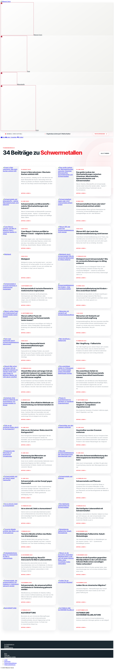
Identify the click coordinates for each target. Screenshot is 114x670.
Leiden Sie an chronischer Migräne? (91, 585)
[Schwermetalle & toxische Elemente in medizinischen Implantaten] (11, 295)
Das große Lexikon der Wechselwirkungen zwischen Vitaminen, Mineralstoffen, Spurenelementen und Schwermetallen (88, 176)
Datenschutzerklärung (10, 663)
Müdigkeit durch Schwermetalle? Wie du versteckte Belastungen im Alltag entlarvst (92, 261)
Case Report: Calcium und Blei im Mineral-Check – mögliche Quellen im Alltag (36, 233)
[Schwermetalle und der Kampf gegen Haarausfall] (11, 488)
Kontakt (6, 646)
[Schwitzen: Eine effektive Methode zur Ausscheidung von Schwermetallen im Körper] (11, 409)
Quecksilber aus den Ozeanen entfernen (89, 431)
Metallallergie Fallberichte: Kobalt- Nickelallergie (90, 535)
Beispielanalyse (8, 647)
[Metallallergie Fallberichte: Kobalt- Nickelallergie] (66, 539)
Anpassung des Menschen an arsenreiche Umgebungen (33, 457)
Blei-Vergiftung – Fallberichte (88, 343)
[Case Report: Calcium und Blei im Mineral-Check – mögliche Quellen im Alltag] (11, 238)
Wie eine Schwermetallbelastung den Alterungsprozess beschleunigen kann (92, 458)
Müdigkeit (25, 259)
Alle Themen (105, 153)
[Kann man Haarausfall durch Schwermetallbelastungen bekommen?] (11, 350)
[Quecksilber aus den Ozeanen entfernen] (66, 436)
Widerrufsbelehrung (9, 664)
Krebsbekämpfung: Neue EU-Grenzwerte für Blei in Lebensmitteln (36, 559)
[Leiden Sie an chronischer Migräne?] (66, 592)
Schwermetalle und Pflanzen (88, 481)
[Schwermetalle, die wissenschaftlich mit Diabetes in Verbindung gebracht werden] (11, 592)
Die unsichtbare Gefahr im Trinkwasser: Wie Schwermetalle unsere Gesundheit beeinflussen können (90, 374)
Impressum (7, 661)
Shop (3, 137)
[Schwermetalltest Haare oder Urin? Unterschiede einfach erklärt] (66, 211)
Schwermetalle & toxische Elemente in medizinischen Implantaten (37, 289)
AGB (5, 660)
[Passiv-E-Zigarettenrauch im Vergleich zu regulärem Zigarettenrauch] (66, 409)
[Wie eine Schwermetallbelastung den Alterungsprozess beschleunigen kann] (66, 461)
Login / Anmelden (11, 137)
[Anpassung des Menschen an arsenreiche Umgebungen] (11, 461)
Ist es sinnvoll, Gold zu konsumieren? (36, 508)
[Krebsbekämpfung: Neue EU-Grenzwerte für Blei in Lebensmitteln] (11, 565)
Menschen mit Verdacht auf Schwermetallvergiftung (87, 317)
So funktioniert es (9, 644)
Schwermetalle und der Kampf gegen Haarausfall (36, 482)
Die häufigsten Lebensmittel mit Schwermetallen (89, 509)
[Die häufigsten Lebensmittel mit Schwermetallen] (66, 514)
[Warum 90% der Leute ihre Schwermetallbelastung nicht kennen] (66, 238)
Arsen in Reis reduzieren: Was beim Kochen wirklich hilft (35, 173)
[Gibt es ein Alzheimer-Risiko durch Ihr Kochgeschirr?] (11, 436)
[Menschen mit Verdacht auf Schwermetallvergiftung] (66, 323)
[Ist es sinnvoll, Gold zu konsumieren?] (11, 514)
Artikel (20, 137)
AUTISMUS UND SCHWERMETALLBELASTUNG (88, 614)
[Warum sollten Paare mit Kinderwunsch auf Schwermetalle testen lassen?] (11, 323)
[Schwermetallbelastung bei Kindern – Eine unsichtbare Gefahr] (66, 295)
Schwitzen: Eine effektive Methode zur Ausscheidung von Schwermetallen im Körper (37, 405)
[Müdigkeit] (11, 267)
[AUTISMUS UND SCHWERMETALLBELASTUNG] (66, 618)
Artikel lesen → (26, 193)
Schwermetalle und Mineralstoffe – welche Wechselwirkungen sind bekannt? (35, 206)
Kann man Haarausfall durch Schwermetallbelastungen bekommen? (33, 345)
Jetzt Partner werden (10, 657)
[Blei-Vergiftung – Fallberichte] (66, 350)
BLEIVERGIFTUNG (28, 613)
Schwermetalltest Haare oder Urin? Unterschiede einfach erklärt (90, 205)
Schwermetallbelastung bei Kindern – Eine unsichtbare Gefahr (92, 289)
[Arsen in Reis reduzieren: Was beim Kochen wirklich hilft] (11, 181)
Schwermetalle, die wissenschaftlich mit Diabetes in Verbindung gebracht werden (36, 587)
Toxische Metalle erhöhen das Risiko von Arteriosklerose (36, 535)
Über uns (6, 655)
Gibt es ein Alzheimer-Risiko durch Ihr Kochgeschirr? (37, 431)
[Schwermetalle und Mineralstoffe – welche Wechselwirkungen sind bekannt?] (11, 211)
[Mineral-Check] (6, 1)
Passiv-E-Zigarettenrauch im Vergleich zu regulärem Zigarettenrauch (88, 405)
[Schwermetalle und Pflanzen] (66, 488)
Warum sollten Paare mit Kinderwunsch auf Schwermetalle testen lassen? (35, 318)
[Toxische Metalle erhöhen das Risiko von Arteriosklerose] (11, 539)
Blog (5, 653)
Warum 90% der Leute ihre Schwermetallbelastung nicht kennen (92, 232)
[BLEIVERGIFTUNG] (11, 618)
